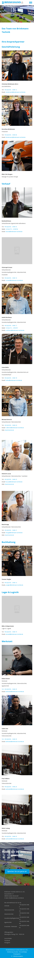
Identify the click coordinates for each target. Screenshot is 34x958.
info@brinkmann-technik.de (16, 898)
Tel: (3, 689)
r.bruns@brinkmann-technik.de (13, 231)
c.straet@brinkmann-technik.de (14, 280)
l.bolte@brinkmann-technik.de (13, 380)
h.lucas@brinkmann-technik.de (13, 482)
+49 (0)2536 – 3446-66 (10, 135)
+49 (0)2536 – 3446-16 (10, 278)
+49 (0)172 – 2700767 (11, 328)
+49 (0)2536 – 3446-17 (10, 325)
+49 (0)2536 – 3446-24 (10, 425)
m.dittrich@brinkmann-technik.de (14, 427)
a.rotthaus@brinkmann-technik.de (14, 330)
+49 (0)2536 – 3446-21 (10, 530)
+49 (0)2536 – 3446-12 (10, 90)
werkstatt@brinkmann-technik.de (14, 691)
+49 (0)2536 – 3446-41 (10, 227)
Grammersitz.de (9, 430)
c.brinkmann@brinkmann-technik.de (15, 92)
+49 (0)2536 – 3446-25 (10, 786)
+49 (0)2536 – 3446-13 (10, 582)
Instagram (7, 942)
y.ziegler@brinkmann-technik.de (14, 585)
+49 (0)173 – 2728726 (11, 229)
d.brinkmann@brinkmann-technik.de (15, 137)
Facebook (7, 940)
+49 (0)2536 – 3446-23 (10, 479)
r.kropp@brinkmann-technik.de (13, 532)
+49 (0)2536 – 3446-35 (10, 689)
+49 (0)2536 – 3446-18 (10, 378)
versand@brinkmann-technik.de (14, 634)
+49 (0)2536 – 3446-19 (10, 632)
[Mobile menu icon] (30, 2)
